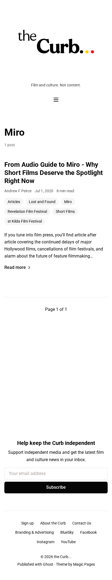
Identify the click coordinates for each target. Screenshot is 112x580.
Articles (14, 202)
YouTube (68, 542)
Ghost (48, 564)
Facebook (88, 532)
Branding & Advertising (34, 532)
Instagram (45, 542)
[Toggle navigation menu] (56, 99)
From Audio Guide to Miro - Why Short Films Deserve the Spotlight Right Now (53, 173)
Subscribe (56, 487)
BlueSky (67, 532)
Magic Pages (84, 564)
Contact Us (81, 523)
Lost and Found (42, 202)
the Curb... (62, 557)
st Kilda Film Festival (25, 221)
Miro (68, 202)
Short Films (65, 211)
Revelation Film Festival (27, 211)
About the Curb (53, 523)
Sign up (27, 523)
